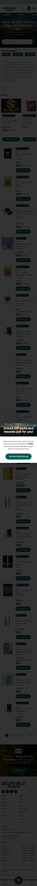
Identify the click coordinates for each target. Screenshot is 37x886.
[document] (18, 443)
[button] (34, 425)
